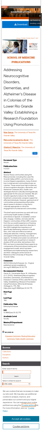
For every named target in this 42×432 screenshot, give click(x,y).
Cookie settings (28, 405)
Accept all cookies (21, 418)
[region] (21, 409)
